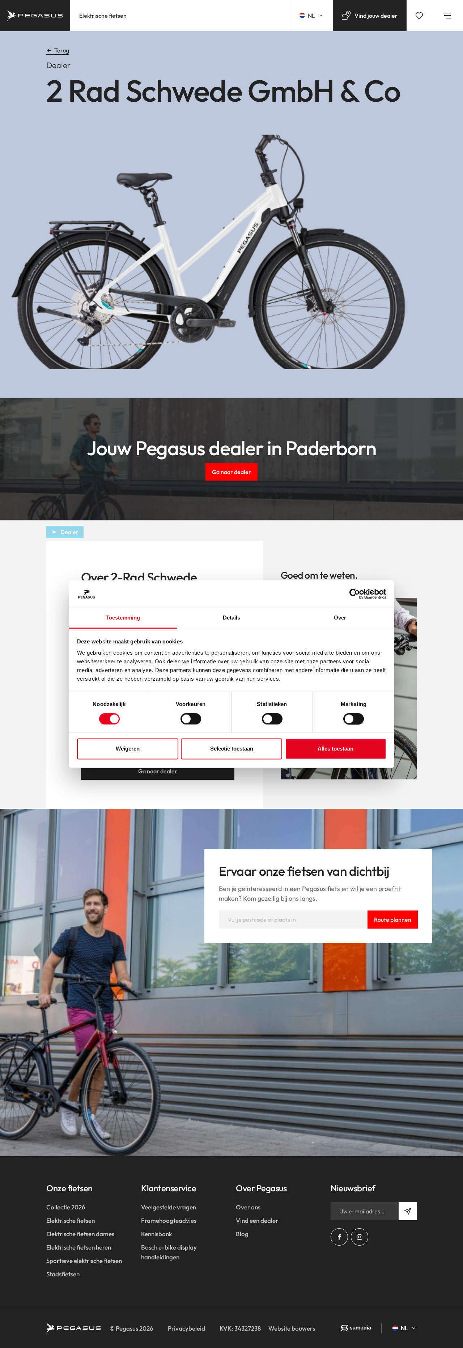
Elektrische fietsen (103, 15)
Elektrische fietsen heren (78, 1247)
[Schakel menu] (447, 15)
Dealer (69, 532)
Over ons (248, 1207)
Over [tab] (340, 618)
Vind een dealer (257, 1220)
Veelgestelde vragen (168, 1207)
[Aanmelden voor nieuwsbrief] (408, 1211)
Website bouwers (291, 1328)
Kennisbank (156, 1234)
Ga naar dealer (231, 472)
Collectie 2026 (65, 1207)
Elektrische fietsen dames (80, 1234)
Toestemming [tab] (123, 618)
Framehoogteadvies (168, 1220)
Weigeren (128, 749)
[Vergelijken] (419, 15)
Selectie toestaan (231, 749)
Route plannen (392, 919)
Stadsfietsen (63, 1274)
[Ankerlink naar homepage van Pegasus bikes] (35, 15)
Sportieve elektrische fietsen (84, 1260)
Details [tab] (232, 618)
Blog (242, 1234)
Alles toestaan (335, 749)
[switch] (190, 718)
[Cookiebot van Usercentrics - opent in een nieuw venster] (354, 593)
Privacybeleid (186, 1328)
